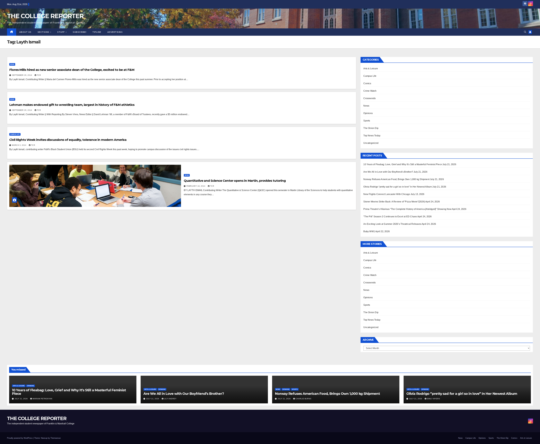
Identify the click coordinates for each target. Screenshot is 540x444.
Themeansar (55, 438)
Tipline (96, 32)
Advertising (115, 32)
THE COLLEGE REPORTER (45, 16)
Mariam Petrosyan (42, 399)
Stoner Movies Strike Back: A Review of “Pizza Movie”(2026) (394, 201)
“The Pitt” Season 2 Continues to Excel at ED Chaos (390, 216)
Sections (44, 32)
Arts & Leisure (370, 68)
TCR (39, 75)
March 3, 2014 (19, 145)
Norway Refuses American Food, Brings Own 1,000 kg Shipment (396, 179)
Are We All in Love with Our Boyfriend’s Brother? (388, 172)
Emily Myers (433, 399)
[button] (525, 32)
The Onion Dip (370, 128)
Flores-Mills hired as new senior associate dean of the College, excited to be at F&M (71, 70)
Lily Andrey (170, 399)
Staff (61, 32)
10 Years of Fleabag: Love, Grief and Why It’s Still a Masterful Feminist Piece (402, 164)
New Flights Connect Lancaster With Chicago (386, 194)
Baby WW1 (369, 231)
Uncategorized (370, 143)
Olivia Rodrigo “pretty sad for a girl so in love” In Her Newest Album (397, 187)
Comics (367, 83)
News (12, 64)
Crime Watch (369, 91)
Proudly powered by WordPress (20, 438)
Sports (366, 120)
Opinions (368, 113)
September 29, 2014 (22, 75)
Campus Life (15, 134)
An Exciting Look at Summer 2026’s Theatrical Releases (392, 224)
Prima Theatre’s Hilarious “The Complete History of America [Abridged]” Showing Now (407, 209)
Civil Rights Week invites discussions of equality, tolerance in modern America (67, 140)
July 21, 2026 (21, 399)
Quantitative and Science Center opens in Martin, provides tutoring (235, 181)
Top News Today (371, 135)
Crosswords (369, 98)
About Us (25, 32)
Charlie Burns (303, 399)
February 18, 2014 (196, 186)
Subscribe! (79, 32)
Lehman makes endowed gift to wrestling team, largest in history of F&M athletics (71, 105)
